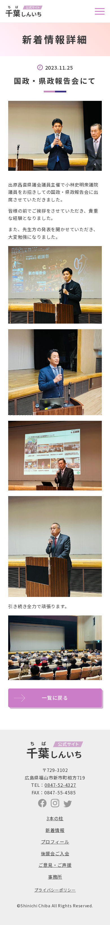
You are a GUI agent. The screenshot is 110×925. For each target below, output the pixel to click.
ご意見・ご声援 (55, 865)
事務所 (55, 876)
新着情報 (54, 830)
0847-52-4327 (60, 784)
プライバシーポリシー (55, 890)
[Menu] (97, 11)
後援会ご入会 (55, 853)
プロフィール (55, 841)
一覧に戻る (55, 697)
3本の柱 (55, 818)
